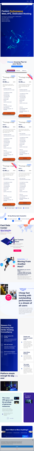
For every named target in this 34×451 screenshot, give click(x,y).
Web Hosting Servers (11, 70)
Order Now (9, 113)
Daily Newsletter (9, 432)
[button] (32, 439)
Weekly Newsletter (16, 432)
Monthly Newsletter (24, 432)
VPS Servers (18, 70)
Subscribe (25, 436)
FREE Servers (24, 70)
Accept (17, 446)
